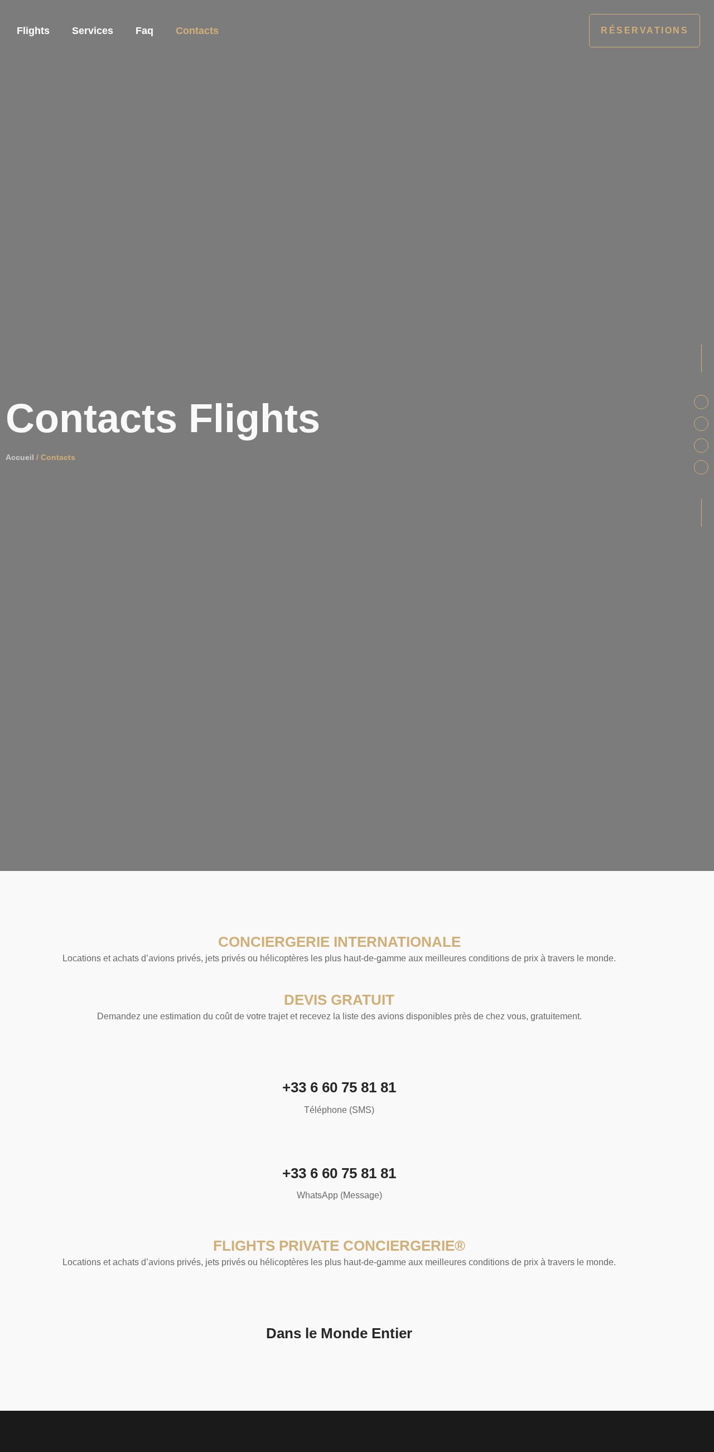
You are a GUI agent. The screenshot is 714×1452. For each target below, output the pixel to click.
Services (92, 30)
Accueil (20, 457)
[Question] (701, 467)
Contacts (197, 30)
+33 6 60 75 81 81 (339, 1087)
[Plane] (701, 402)
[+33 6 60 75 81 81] (339, 1057)
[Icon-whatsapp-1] (701, 445)
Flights (33, 30)
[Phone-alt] (701, 424)
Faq (144, 30)
